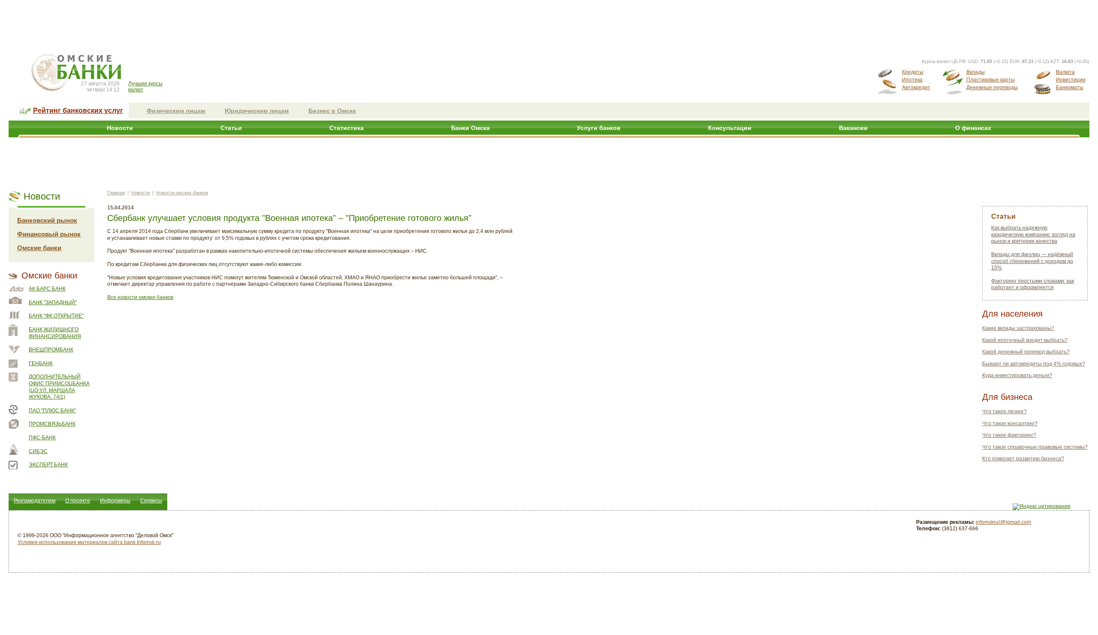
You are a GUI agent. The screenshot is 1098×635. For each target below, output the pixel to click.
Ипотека (912, 80)
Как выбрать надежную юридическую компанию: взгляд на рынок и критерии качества (1033, 234)
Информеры (115, 501)
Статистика (346, 127)
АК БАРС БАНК (47, 289)
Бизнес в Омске (332, 110)
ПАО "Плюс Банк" (52, 411)
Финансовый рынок (49, 234)
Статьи (231, 127)
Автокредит (916, 88)
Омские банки (39, 247)
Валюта (1065, 72)
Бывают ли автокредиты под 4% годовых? (1033, 364)
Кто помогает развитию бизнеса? (1023, 459)
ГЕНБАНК (41, 363)
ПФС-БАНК (42, 438)
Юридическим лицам (257, 110)
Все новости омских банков (140, 297)
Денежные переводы (992, 88)
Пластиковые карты (990, 80)
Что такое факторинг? (1009, 435)
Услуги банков (599, 127)
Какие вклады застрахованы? (1018, 328)
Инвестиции (1071, 80)
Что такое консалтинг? (1010, 423)
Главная (116, 192)
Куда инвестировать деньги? (1017, 375)
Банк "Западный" (53, 302)
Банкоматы (1069, 88)
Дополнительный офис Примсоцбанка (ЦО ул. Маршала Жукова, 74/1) (59, 387)
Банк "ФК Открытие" (56, 316)
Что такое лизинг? (1004, 411)
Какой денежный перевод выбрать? (1026, 352)
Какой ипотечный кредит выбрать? (1025, 340)
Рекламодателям (34, 501)
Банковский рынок (47, 220)
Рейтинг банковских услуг (78, 110)
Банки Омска (470, 127)
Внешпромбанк (51, 350)
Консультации (729, 127)
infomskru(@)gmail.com (1003, 522)
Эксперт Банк (48, 465)
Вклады (975, 72)
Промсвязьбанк (52, 424)
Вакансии (853, 127)
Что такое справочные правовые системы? (1035, 447)
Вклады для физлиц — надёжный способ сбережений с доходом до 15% (1032, 261)
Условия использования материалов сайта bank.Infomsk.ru (89, 542)
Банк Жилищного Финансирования (55, 333)
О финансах (973, 127)
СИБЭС (38, 451)
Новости (120, 127)
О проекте (77, 501)
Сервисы (151, 501)
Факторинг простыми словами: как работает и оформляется (1032, 284)
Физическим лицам (176, 110)
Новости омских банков (182, 192)
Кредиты (912, 72)
